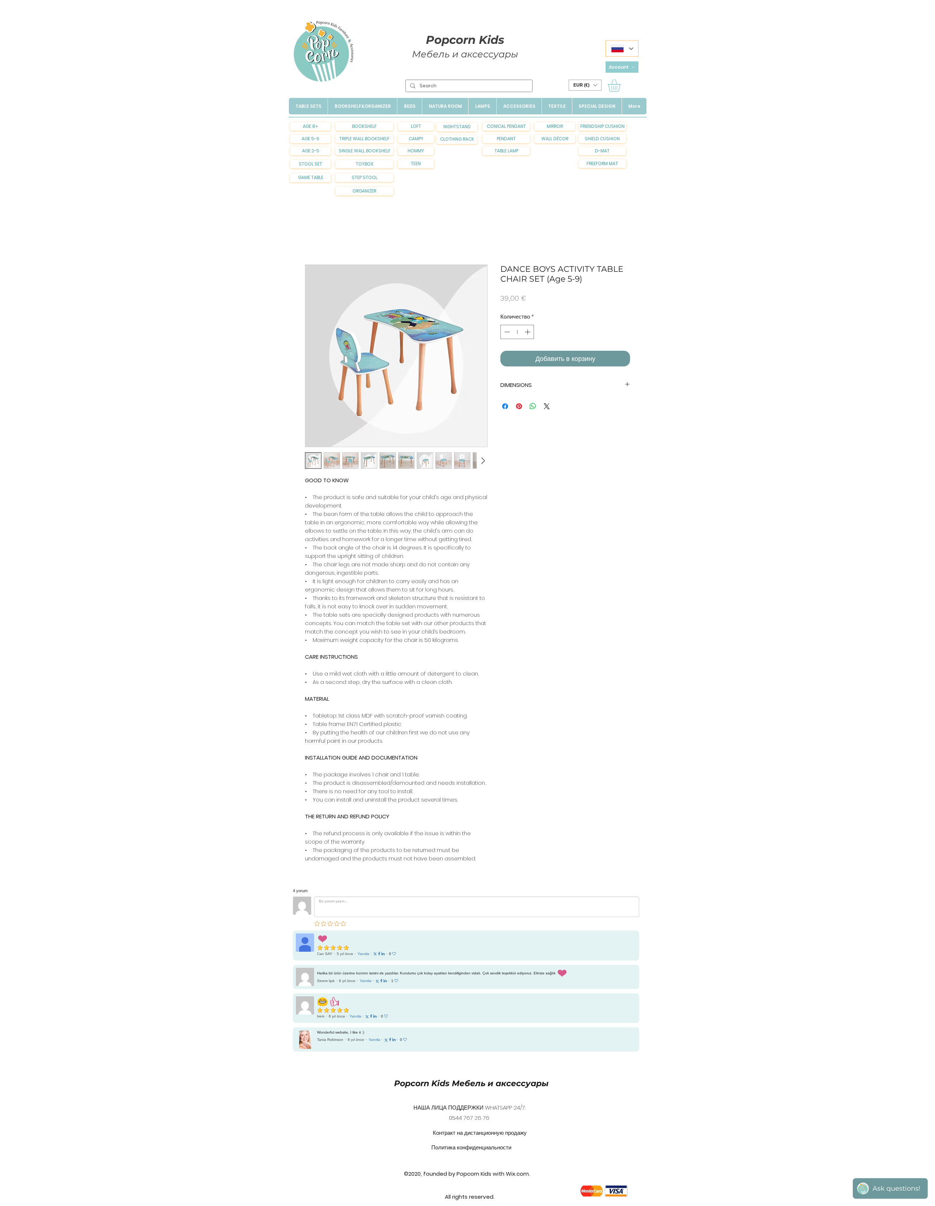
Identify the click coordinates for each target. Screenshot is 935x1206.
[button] (585, 85)
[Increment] (528, 332)
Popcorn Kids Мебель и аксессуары (471, 1083)
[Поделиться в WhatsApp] (532, 406)
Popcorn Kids (465, 40)
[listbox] (585, 85)
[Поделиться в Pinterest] (519, 406)
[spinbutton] (517, 332)
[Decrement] (506, 332)
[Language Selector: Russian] (622, 49)
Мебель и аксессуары (465, 54)
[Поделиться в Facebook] (505, 406)
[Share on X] (546, 406)
